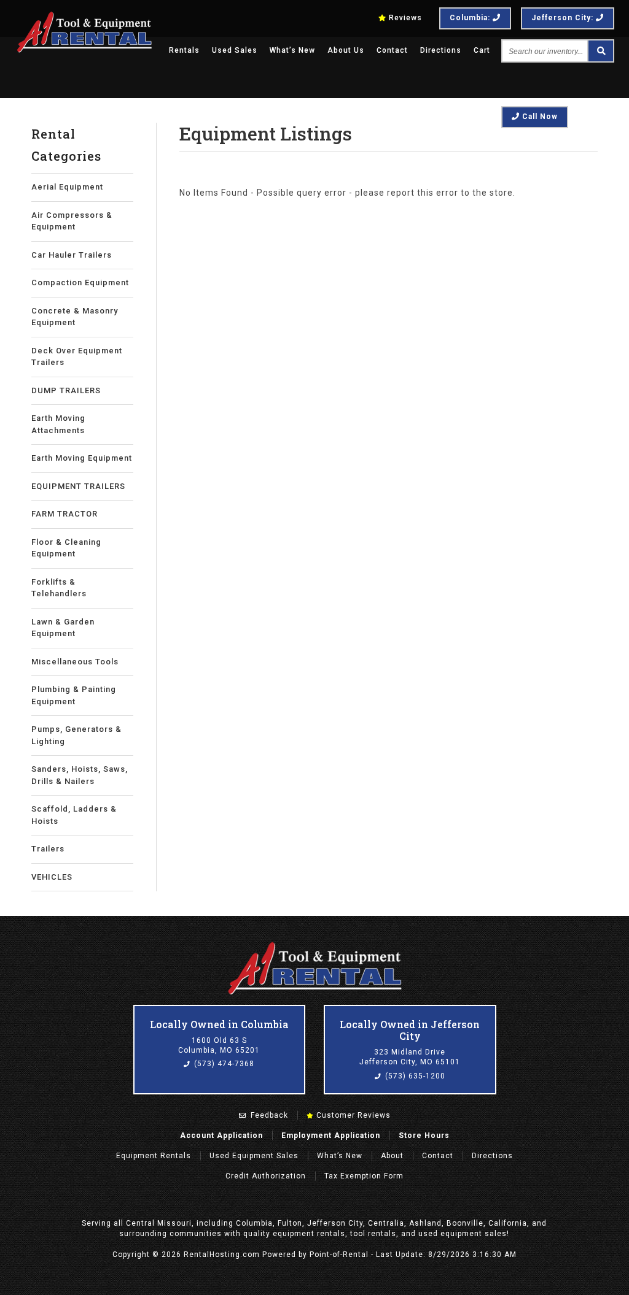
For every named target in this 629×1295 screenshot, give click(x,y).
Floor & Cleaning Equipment (66, 548)
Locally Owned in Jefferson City (410, 1030)
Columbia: (471, 17)
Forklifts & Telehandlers (59, 588)
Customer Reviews (352, 1115)
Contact (392, 50)
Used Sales (234, 50)
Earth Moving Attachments (58, 424)
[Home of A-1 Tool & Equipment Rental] (314, 993)
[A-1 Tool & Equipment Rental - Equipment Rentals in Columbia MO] (84, 51)
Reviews (405, 17)
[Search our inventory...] (600, 50)
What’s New (292, 50)
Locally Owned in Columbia (219, 1024)
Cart (482, 50)
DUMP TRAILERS (66, 390)
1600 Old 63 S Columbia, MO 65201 (219, 1045)
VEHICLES (51, 877)
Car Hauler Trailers (71, 254)
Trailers (47, 848)
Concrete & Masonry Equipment (74, 317)
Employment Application (330, 1135)
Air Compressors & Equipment (71, 221)
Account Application (221, 1135)
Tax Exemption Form (364, 1176)
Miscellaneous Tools (75, 661)
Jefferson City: (563, 17)
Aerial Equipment (67, 186)
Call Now (539, 116)
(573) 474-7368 (223, 1063)
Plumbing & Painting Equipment (73, 695)
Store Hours (424, 1135)
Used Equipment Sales (254, 1155)
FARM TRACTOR (64, 513)
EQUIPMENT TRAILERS (78, 486)
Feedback (268, 1115)
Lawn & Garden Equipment (63, 628)
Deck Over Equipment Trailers (76, 356)
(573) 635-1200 (414, 1076)
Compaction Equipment (80, 282)
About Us (345, 50)
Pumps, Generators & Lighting (76, 735)
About (392, 1155)
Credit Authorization (265, 1176)
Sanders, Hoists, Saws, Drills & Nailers (79, 775)
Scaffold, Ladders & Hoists (74, 815)
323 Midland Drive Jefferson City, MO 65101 (409, 1057)
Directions (440, 50)
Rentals (184, 50)
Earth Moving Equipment (81, 458)
